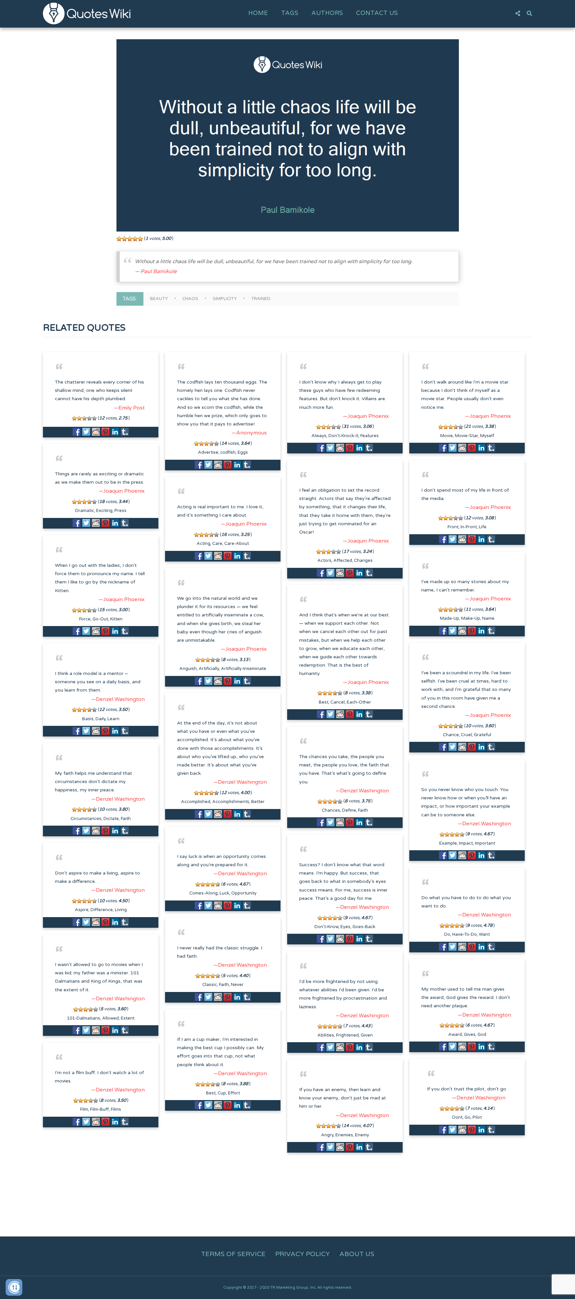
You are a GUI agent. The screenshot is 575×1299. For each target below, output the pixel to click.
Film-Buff (99, 1109)
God (482, 1034)
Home (258, 13)
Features (369, 435)
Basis (88, 719)
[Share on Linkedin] (115, 432)
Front (453, 527)
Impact (466, 843)
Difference (102, 909)
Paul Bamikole (158, 271)
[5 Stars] (140, 239)
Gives (470, 1034)
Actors (324, 560)
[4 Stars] (135, 239)
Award (455, 1034)
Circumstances (86, 818)
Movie (446, 435)
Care (217, 543)
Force (85, 619)
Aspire (82, 909)
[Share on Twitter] (86, 432)
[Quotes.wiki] (86, 13)
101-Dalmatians (83, 1018)
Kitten (116, 619)
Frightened (347, 1035)
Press (120, 510)
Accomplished (195, 801)
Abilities (325, 1035)
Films (116, 1109)
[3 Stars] (129, 239)
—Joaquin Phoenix (366, 416)
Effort (234, 1093)
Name (488, 618)
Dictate (111, 818)
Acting (203, 543)
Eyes (345, 926)
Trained (261, 298)
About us (356, 1254)
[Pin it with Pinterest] (105, 432)
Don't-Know (326, 926)
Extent (127, 1018)
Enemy (362, 1135)
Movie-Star (466, 435)
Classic (209, 984)
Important (485, 843)
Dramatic (84, 510)
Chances (331, 810)
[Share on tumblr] (125, 432)
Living (121, 909)
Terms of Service (233, 1254)
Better (258, 801)
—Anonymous (249, 432)
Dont (457, 1117)
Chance (451, 734)
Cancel (337, 702)
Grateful (482, 734)
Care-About (236, 543)
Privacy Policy (302, 1254)
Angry (327, 1135)
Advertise (208, 452)
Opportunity (244, 893)
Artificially (209, 668)
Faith (363, 810)
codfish (228, 452)
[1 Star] (119, 239)
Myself (487, 435)
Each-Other (359, 702)
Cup (222, 1093)
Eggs (243, 452)
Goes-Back (363, 926)
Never (237, 984)
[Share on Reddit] (96, 432)
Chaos (190, 298)
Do (447, 934)
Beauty (159, 298)
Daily (100, 719)
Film (84, 1109)
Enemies (344, 1135)
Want (484, 934)
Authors (327, 13)
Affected (342, 560)
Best (323, 702)
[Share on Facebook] (77, 432)
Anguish (188, 668)
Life (482, 527)
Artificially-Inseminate (243, 668)
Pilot (477, 1117)
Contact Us (377, 13)
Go (468, 1117)
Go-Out (100, 619)
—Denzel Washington (118, 699)
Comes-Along (203, 893)
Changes (363, 560)
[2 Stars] (124, 239)
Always (318, 435)
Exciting (104, 510)
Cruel (466, 734)
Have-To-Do (464, 934)
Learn (113, 719)
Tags (289, 13)
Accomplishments (230, 801)
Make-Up (470, 618)
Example (448, 843)
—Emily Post (129, 408)
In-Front (469, 527)
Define (349, 810)
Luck (224, 893)
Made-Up (449, 618)
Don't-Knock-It (343, 435)
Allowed (110, 1018)
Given (367, 1035)
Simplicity (225, 298)
